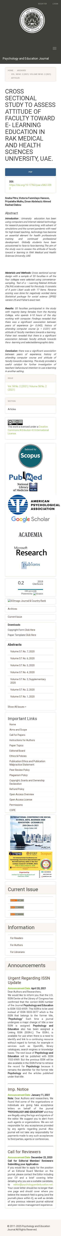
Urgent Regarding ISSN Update (29, 980)
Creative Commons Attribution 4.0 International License (28, 430)
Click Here (30, 630)
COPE (12, 810)
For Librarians (17, 952)
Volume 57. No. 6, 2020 (22, 658)
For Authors (16, 945)
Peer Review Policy (19, 770)
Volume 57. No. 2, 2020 (22, 689)
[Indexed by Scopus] (30, 456)
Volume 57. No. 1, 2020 (22, 696)
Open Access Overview (21, 794)
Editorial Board (17, 750)
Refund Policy (16, 789)
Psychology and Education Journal (26, 58)
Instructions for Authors (22, 740)
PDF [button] (30, 172)
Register (42, 4)
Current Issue (15, 616)
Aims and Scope (18, 729)
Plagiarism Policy (18, 775)
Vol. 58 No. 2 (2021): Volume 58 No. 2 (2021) (31, 74)
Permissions (16, 805)
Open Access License (20, 799)
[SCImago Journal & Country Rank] (30, 601)
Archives (21, 70)
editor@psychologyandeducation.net (33, 1184)
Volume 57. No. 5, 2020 (22, 665)
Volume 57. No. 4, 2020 (22, 672)
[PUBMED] (25, 481)
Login (55, 4)
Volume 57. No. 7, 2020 (22, 651)
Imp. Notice (18, 1089)
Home (10, 70)
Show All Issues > (17, 706)
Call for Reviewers (24, 1151)
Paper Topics (16, 745)
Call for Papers (17, 735)
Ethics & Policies (18, 756)
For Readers (16, 938)
